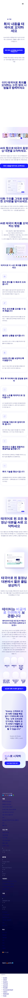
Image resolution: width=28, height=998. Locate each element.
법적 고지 (4, 925)
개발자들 (4, 937)
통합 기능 (4, 825)
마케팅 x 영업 (5, 845)
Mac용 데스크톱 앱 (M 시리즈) (9, 881)
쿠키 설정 (6, 952)
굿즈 (3, 940)
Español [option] (5, 982)
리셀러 (3, 948)
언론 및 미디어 (5, 917)
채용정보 (4, 935)
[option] (15, 978)
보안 (3, 822)
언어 (3, 817)
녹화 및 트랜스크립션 (7, 806)
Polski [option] (4, 996)
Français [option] (5, 984)
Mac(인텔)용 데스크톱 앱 (8, 883)
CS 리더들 (4, 837)
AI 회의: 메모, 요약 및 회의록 (9, 809)
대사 (3, 945)
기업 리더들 (5, 835)
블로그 (3, 896)
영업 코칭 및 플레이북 (7, 814)
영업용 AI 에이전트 (6, 804)
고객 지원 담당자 (6, 840)
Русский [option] (5, 987)
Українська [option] (6, 993)
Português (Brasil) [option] (8, 990)
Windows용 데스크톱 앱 (8, 886)
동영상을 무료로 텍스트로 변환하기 (10, 820)
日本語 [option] (5, 980)
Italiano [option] (5, 991)
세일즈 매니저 (5, 832)
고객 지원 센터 (5, 914)
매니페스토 (5, 912)
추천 (3, 943)
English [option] (5, 978)
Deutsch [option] (5, 986)
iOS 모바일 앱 (5, 889)
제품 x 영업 (5, 843)
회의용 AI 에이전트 (6, 801)
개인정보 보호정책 (6, 920)
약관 (3, 922)
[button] (22, 3)
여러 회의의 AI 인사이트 (8, 812)
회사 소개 (4, 932)
